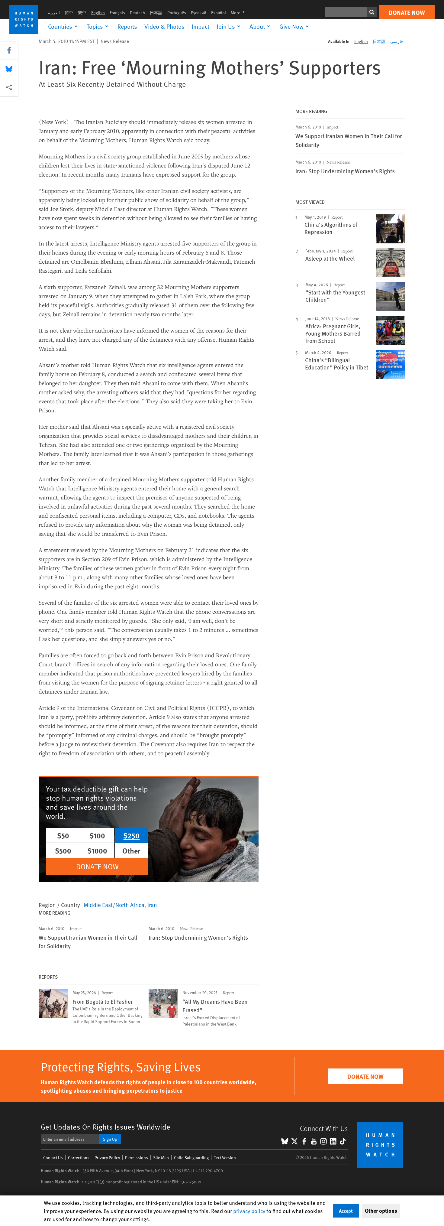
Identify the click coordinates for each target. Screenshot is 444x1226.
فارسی (396, 41)
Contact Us (53, 1157)
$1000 (97, 850)
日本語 (156, 12)
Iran (152, 905)
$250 (131, 835)
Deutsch (137, 12)
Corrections (78, 1157)
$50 (63, 835)
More (239, 12)
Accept (346, 1210)
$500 (63, 850)
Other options (381, 1211)
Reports (127, 26)
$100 (97, 835)
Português (176, 12)
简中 (69, 12)
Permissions (136, 1157)
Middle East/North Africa (114, 905)
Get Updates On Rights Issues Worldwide (105, 1127)
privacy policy (249, 1211)
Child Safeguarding (191, 1157)
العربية (54, 12)
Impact (200, 26)
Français (117, 12)
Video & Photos (164, 26)
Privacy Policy (107, 1157)
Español (218, 12)
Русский (198, 12)
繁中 (82, 12)
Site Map (161, 1157)
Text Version (225, 1157)
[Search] (372, 12)
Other (131, 850)
